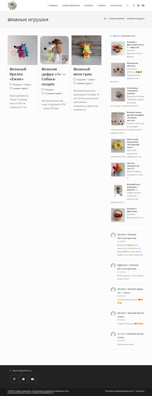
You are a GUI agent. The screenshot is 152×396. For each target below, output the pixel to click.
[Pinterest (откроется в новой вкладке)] (134, 5)
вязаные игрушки (135, 18)
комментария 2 (20, 88)
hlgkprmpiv (122, 265)
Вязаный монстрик (82, 71)
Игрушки (17, 84)
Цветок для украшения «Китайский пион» (133, 143)
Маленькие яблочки (132, 64)
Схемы (27, 84)
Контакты (140, 391)
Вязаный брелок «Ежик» (18, 74)
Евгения (121, 234)
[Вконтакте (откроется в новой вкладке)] (138, 5)
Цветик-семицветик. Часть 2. (133, 166)
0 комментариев (53, 93)
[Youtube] (32, 379)
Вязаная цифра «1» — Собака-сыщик (54, 76)
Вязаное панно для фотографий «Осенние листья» (135, 116)
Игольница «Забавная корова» (132, 91)
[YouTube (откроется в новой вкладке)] (143, 5)
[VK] (23, 379)
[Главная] (105, 18)
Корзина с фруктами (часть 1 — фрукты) (135, 45)
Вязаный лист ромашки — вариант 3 (134, 187)
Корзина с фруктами (132, 210)
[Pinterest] (14, 379)
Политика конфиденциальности (119, 391)
